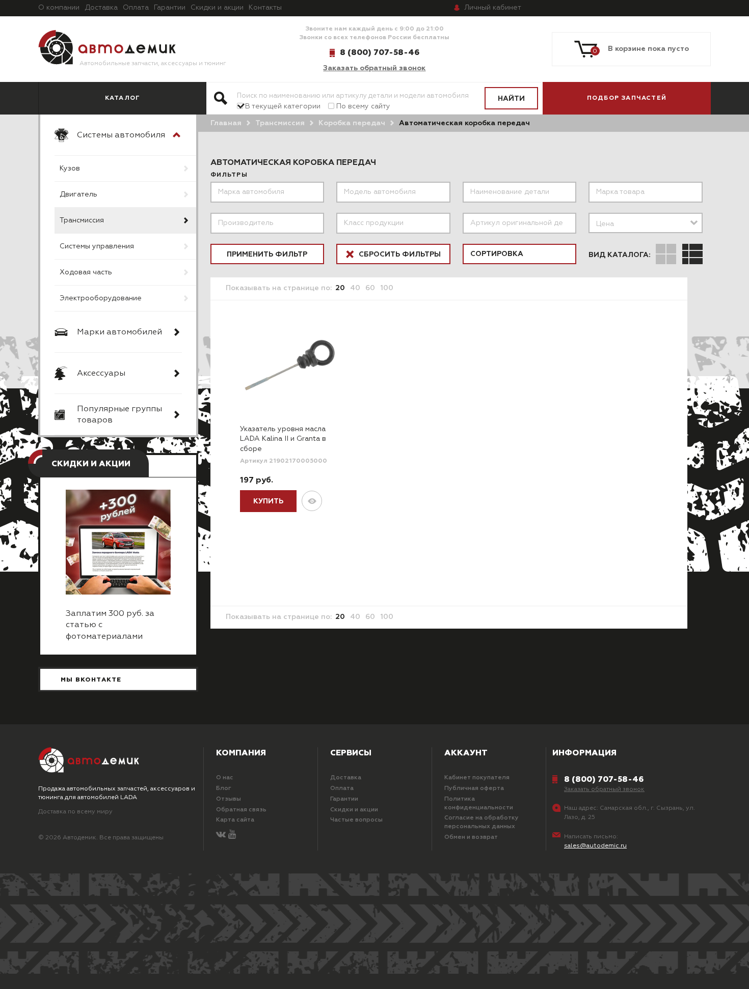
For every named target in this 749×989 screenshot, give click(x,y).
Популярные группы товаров (119, 415)
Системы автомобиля (121, 135)
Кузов (70, 168)
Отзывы (228, 799)
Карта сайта (235, 820)
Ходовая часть (86, 272)
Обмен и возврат (471, 837)
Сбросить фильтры (399, 254)
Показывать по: (279, 288)
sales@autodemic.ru (595, 846)
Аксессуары (101, 374)
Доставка (101, 7)
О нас (224, 778)
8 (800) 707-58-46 (379, 52)
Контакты (265, 7)
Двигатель (78, 194)
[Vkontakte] (221, 835)
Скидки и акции (217, 7)
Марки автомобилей (119, 332)
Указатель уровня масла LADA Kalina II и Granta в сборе (283, 439)
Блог (223, 788)
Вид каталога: (619, 255)
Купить (268, 501)
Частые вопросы (356, 820)
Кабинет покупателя (477, 778)
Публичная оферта (474, 788)
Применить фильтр (267, 254)
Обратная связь (241, 810)
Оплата (136, 7)
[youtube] (232, 835)
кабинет (492, 7)
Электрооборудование (101, 298)
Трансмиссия (82, 220)
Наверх (67, 968)
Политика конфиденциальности (478, 803)
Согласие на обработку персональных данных (481, 822)
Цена (605, 224)
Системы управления (97, 246)
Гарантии (169, 7)
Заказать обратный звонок (374, 68)
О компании (58, 7)
